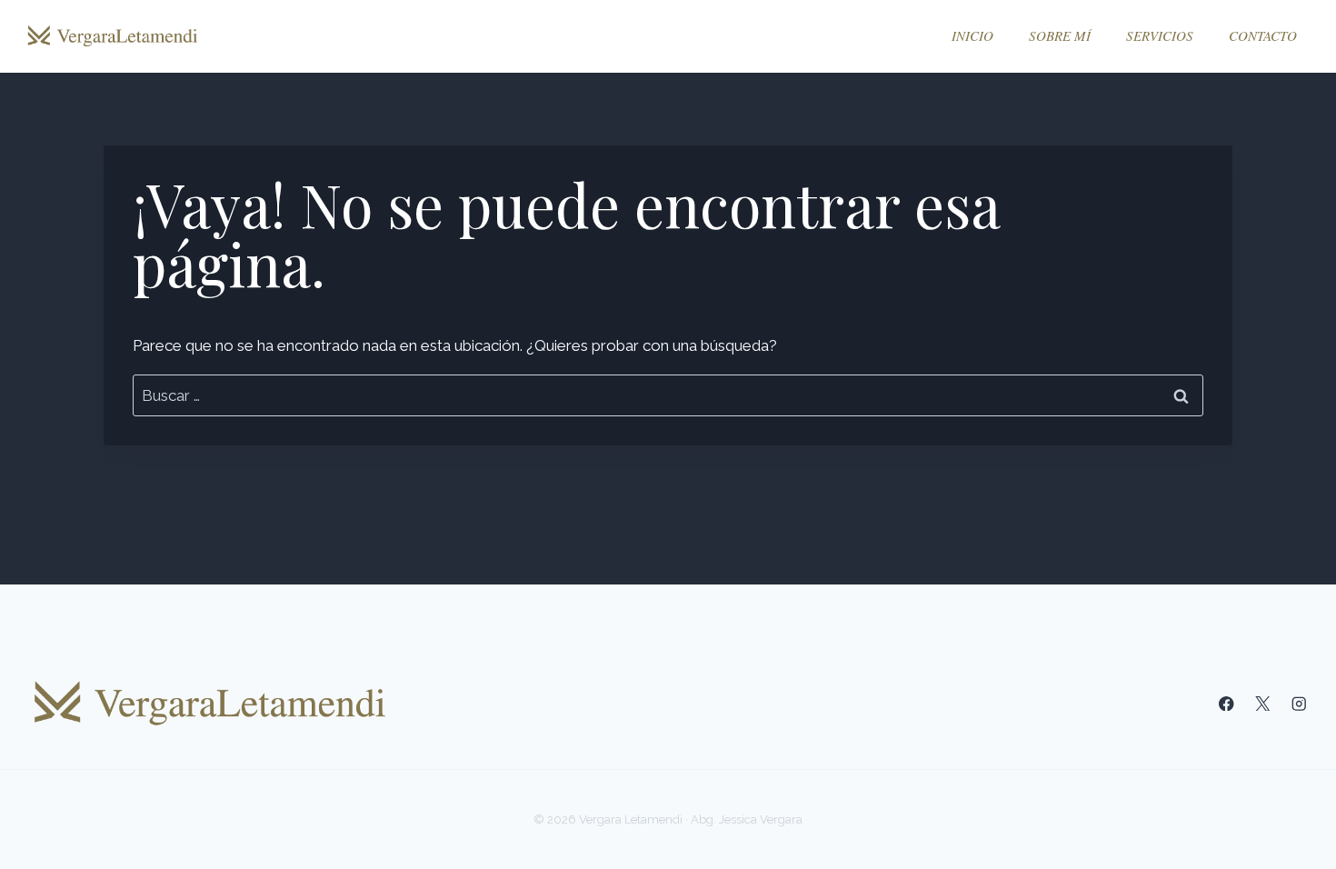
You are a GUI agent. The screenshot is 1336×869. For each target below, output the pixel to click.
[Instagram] (1299, 704)
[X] (1263, 704)
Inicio (972, 35)
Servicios (1159, 35)
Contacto (1263, 35)
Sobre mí (1060, 35)
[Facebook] (1226, 704)
